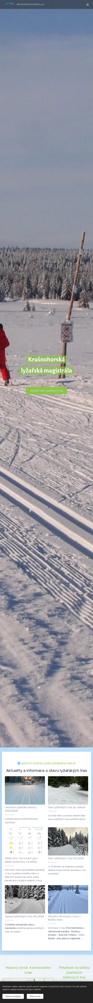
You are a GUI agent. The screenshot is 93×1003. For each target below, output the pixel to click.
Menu (87, 4)
